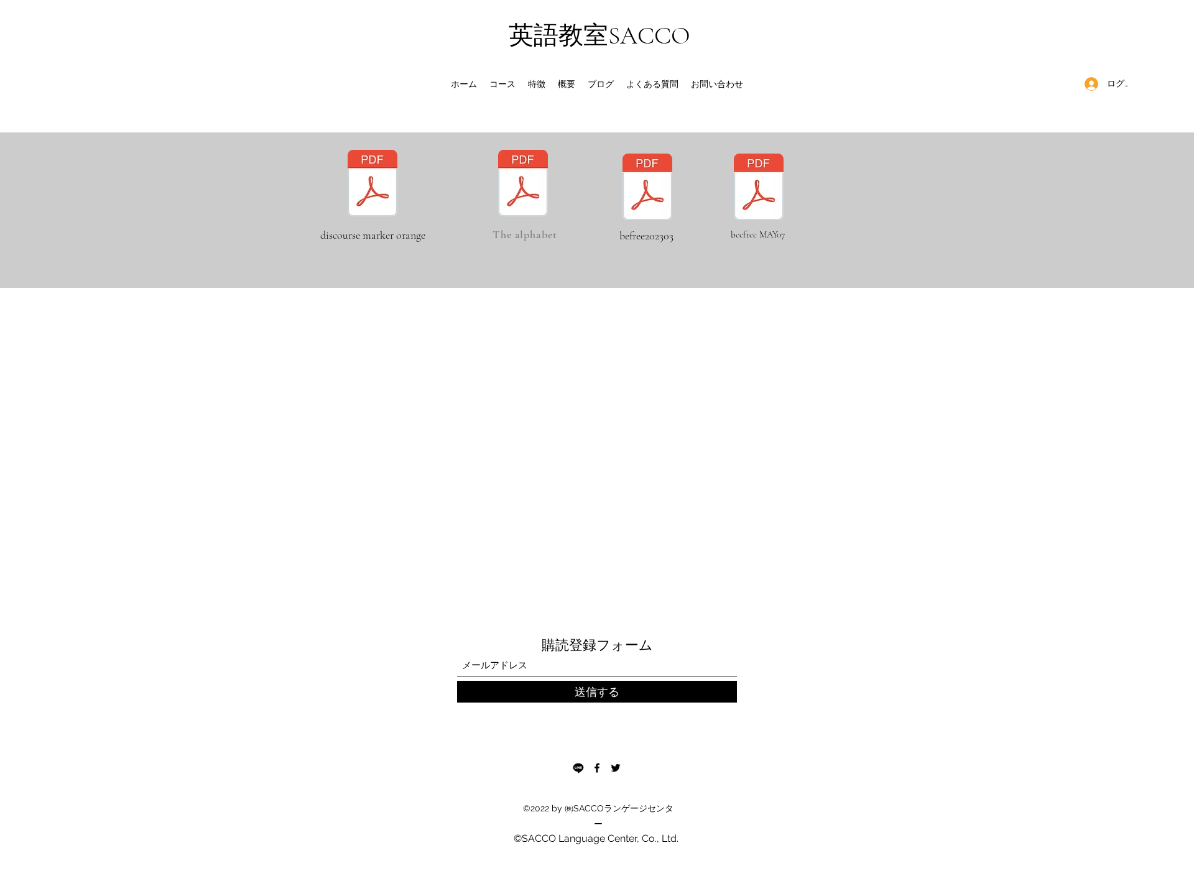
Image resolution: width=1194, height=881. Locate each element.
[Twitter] (615, 768)
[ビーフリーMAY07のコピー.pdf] (759, 188)
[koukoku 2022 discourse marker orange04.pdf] (372, 184)
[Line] (578, 768)
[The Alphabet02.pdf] (523, 184)
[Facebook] (597, 768)
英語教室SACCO (599, 35)
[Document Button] (647, 188)
